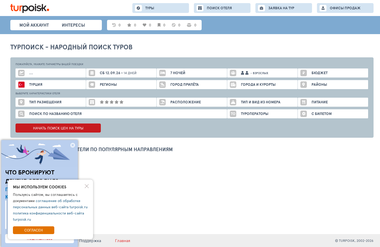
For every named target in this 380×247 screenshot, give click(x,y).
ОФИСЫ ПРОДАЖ (345, 8)
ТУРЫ (149, 8)
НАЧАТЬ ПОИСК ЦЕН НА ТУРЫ (58, 128)
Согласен (33, 230)
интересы (73, 25)
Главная (122, 240)
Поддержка (90, 240)
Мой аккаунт (34, 25)
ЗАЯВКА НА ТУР (281, 8)
